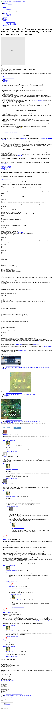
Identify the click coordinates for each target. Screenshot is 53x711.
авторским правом (22, 350)
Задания (5, 19)
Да (2, 68)
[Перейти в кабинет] (5, 433)
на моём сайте (19, 344)
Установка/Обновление (8, 78)
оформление (26, 367)
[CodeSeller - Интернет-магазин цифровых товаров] (13, 1)
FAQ (4, 79)
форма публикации (30, 394)
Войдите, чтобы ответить (9, 440)
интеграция (7, 394)
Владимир (5, 434)
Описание (5, 76)
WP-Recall (8, 15)
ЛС (39, 340)
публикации (13, 394)
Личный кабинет (19, 367)
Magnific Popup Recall (39, 100)
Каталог (5, 13)
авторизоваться (25, 661)
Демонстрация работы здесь (9, 132)
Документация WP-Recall (12, 23)
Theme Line (3, 368)
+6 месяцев (4, 72)
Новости (5, 25)
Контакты (3, 669)
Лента (14, 421)
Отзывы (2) (17, 427)
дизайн (6, 367)
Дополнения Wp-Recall (16, 393)
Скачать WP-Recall (10, 22)
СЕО (24, 394)
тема (30, 367)
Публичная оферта (5, 667)
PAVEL (5, 642)
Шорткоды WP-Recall (11, 24)
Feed (5, 421)
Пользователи (28, 421)
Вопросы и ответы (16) (7, 427)
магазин (6, 695)
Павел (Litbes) (6, 539)
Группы (5, 18)
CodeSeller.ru (36, 344)
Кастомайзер (11, 367)
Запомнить (4, 703)
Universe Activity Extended (7, 422)
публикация (19, 394)
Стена (39, 421)
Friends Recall (4, 169)
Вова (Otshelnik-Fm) (11, 651)
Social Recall (3, 165)
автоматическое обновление (20, 152)
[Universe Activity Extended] (11, 418)
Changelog (5, 80)
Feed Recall (3, 168)
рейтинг (29, 695)
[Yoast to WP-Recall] (20, 391)
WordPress (8, 14)
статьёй (20, 155)
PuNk (4, 483)
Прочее (5, 81)
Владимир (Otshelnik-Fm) (12, 469)
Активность (10, 421)
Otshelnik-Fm (9, 445)
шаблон (34, 367)
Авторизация (4, 705)
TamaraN (5, 456)
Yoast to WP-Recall (5, 395)
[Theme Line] (11, 364)
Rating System (4, 163)
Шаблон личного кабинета (42, 367)
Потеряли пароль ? (7, 704)
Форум (5, 17)
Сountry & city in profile (6, 167)
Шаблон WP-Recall (15, 366)
